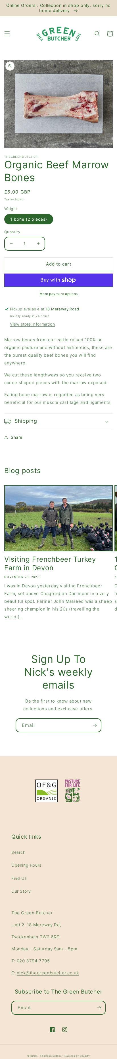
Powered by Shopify (77, 1055)
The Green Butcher (50, 1055)
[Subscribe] (94, 725)
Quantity (12, 232)
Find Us (18, 878)
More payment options (58, 294)
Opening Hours (26, 865)
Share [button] (16, 437)
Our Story (21, 891)
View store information (32, 324)
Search (18, 852)
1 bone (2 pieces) (28, 219)
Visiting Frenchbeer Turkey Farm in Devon (50, 563)
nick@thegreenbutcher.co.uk (48, 973)
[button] (7, 33)
